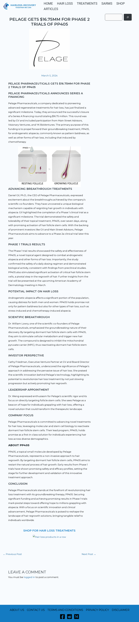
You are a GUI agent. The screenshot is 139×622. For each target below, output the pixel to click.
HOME (48, 3)
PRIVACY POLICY (97, 610)
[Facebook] (62, 616)
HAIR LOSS (65, 3)
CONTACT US (36, 610)
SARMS (106, 3)
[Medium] (76, 616)
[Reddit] (69, 616)
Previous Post (12, 554)
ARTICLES (51, 9)
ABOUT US (17, 610)
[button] (133, 6)
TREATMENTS (87, 3)
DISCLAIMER (120, 610)
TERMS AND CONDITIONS (65, 610)
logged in (29, 577)
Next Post (89, 554)
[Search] (128, 17)
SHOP (120, 3)
